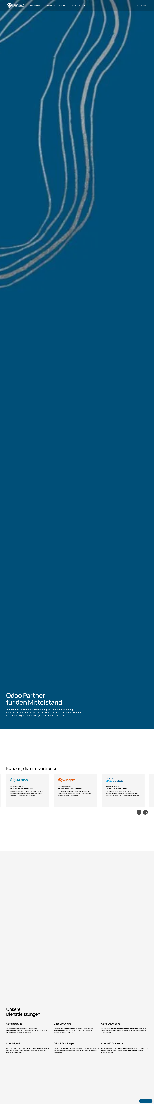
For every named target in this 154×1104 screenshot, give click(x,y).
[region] (77, 790)
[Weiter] (145, 812)
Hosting (73, 5)
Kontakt (82, 5)
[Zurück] (139, 812)
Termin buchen (141, 5)
